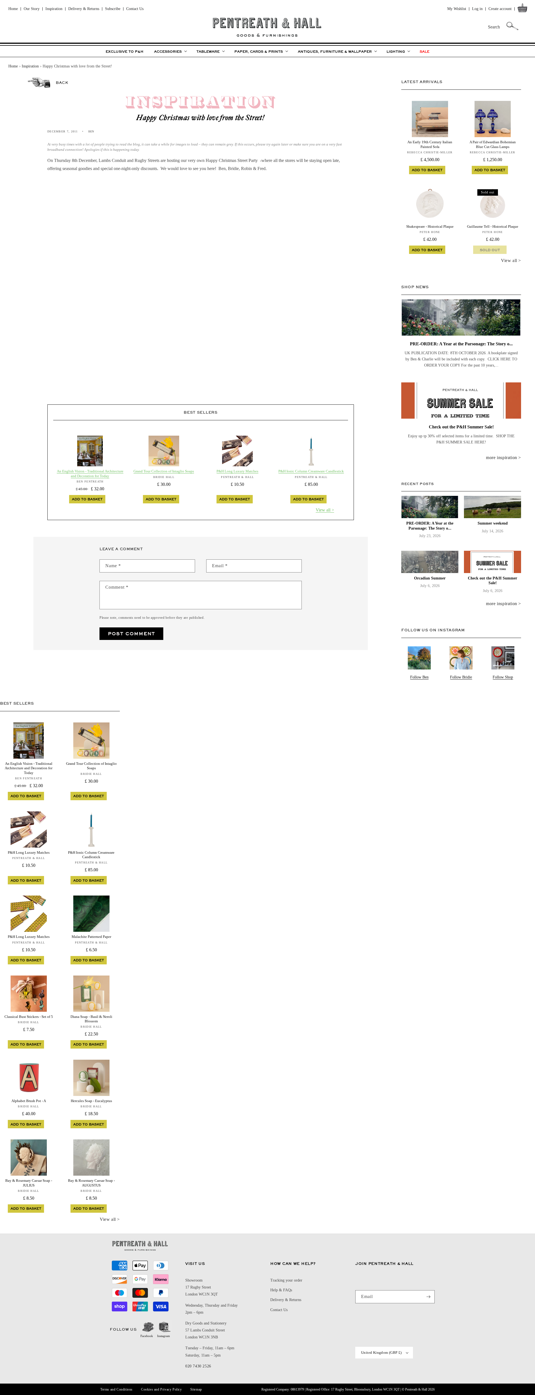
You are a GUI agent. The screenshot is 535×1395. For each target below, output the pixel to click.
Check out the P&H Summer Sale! (461, 426)
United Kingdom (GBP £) (381, 1352)
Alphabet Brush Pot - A (28, 1101)
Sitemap (196, 1389)
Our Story (32, 9)
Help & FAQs (281, 1290)
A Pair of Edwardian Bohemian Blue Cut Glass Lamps (493, 144)
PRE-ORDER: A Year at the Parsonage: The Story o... (461, 343)
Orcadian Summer (430, 578)
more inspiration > (503, 457)
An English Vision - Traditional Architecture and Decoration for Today (90, 473)
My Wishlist (456, 9)
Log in (477, 9)
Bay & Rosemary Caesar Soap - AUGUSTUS (91, 1182)
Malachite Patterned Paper (91, 937)
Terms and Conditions (116, 1389)
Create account (500, 9)
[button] (523, 9)
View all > (325, 510)
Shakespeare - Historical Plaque (430, 226)
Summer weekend (493, 523)
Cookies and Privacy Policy (161, 1389)
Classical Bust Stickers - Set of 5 (28, 1017)
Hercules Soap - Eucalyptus (91, 1101)
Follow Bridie (461, 677)
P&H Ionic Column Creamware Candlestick (311, 471)
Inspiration (53, 9)
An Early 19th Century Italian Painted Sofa (429, 144)
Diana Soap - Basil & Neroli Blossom (91, 1019)
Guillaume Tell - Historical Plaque (492, 226)
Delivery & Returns (83, 9)
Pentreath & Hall (416, 1389)
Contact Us (135, 9)
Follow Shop (503, 677)
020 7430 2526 (198, 1366)
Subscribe (112, 9)
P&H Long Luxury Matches (237, 471)
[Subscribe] (428, 1296)
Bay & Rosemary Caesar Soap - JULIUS (28, 1182)
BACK (62, 82)
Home (13, 9)
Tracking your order (286, 1280)
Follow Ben (419, 677)
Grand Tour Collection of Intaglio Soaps (163, 471)
